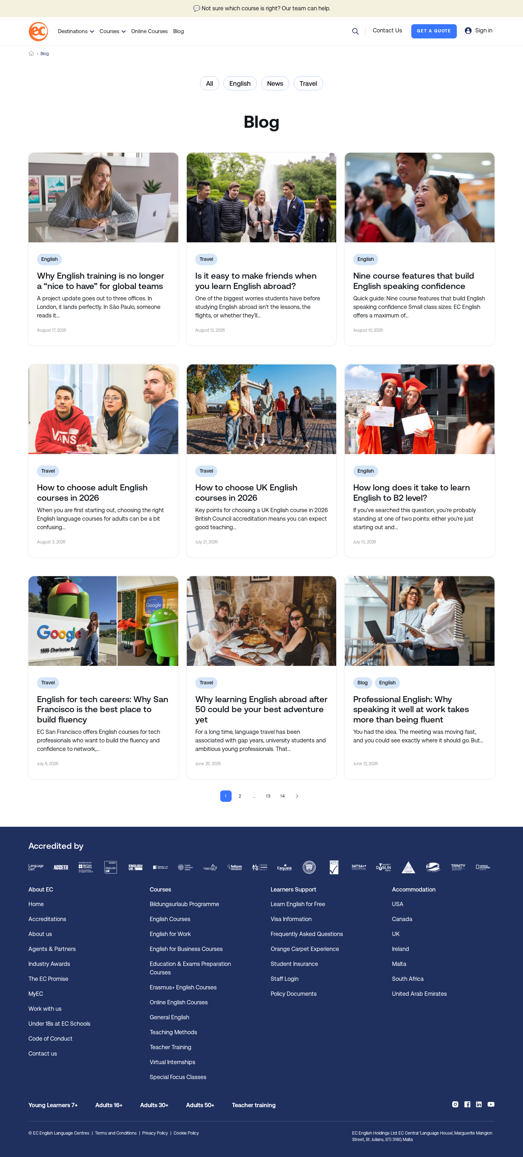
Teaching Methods (173, 1032)
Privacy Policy (155, 1133)
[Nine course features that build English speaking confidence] (420, 197)
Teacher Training (170, 1047)
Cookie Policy (186, 1133)
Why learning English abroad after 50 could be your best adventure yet (261, 709)
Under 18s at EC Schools (59, 1023)
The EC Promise (48, 978)
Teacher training (254, 1105)
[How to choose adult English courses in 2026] (103, 409)
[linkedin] (479, 1104)
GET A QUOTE (434, 30)
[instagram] (455, 1104)
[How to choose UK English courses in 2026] (262, 409)
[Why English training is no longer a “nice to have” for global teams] (103, 197)
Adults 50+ (200, 1105)
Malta (399, 964)
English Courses (170, 919)
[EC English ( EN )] (38, 31)
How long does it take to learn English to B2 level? (411, 493)
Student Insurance (294, 964)
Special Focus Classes (178, 1077)
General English (169, 1017)
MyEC (35, 993)
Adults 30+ (154, 1105)
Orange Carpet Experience (305, 949)
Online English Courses (179, 1002)
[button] (355, 31)
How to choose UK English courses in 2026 (246, 493)
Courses (109, 31)
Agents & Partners (52, 949)
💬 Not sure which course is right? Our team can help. (261, 8)
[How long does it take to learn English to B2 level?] (420, 409)
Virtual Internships (172, 1062)
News (275, 83)
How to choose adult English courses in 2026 (92, 493)
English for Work (170, 934)
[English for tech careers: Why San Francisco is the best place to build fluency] (103, 621)
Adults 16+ (108, 1105)
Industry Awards (49, 964)
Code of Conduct (50, 1038)
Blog (178, 31)
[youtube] (491, 1104)
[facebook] (467, 1104)
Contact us (42, 1053)
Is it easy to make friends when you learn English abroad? (256, 281)
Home (31, 53)
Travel (308, 83)
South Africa (408, 978)
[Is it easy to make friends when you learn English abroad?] (262, 197)
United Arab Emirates (419, 993)
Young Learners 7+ (53, 1105)
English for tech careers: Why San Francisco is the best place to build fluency (102, 709)
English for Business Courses (186, 949)
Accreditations (47, 919)
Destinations (73, 31)
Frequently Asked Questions (307, 934)
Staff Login (285, 978)
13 (268, 796)
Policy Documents (294, 993)
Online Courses (149, 31)
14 (283, 796)
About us (40, 934)
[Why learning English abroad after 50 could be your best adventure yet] (262, 621)
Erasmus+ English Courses (183, 987)
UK (396, 934)
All (209, 83)
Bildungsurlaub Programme (184, 904)
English (240, 83)
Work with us (45, 1008)
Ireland (400, 949)
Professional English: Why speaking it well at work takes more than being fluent (411, 709)
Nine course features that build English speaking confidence (413, 281)
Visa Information (291, 919)
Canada (402, 919)
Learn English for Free (298, 904)
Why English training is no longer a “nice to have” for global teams (100, 281)
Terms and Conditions (116, 1133)
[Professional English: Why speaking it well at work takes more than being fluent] (420, 621)
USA (397, 904)
